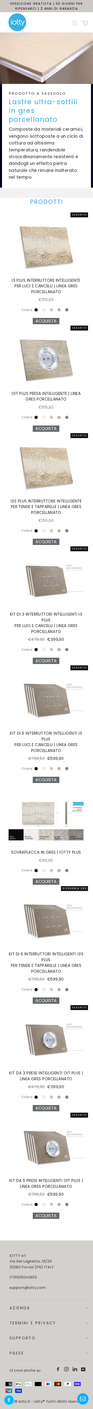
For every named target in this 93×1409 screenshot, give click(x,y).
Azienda (19, 1308)
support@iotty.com (27, 1287)
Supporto (22, 1338)
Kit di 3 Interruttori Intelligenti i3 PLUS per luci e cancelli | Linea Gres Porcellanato (46, 623)
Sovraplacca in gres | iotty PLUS (46, 852)
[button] (9, 1400)
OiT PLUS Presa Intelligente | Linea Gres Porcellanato (46, 396)
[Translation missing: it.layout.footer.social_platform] (58, 1369)
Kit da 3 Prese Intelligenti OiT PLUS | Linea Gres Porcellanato (46, 1076)
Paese (16, 1353)
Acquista (46, 321)
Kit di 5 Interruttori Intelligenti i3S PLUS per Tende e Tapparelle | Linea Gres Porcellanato (46, 962)
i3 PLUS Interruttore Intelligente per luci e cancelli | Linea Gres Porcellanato (46, 286)
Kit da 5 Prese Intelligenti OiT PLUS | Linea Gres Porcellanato (46, 1183)
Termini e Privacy (32, 1323)
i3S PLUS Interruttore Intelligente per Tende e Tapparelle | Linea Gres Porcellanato (46, 506)
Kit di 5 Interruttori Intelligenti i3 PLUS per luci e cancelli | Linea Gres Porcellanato (46, 742)
